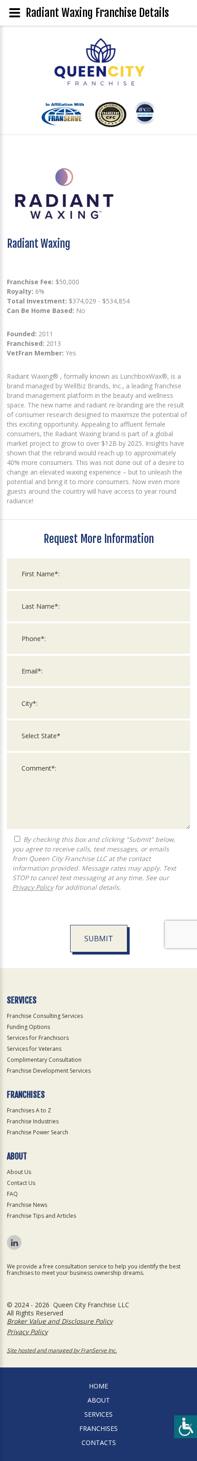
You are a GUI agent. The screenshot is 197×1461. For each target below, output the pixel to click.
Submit (98, 939)
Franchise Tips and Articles (41, 1216)
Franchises (98, 1428)
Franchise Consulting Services (45, 1016)
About (99, 1400)
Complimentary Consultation (44, 1060)
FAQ (12, 1194)
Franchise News (27, 1205)
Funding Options (28, 1027)
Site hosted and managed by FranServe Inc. (62, 1350)
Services (98, 1414)
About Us (19, 1172)
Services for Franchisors (38, 1038)
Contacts (99, 1442)
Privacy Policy (32, 887)
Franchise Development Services (49, 1071)
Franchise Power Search (37, 1132)
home (98, 1386)
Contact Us (21, 1183)
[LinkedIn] (14, 1242)
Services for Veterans (34, 1049)
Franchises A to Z (29, 1110)
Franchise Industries (33, 1121)
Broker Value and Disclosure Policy (60, 1321)
